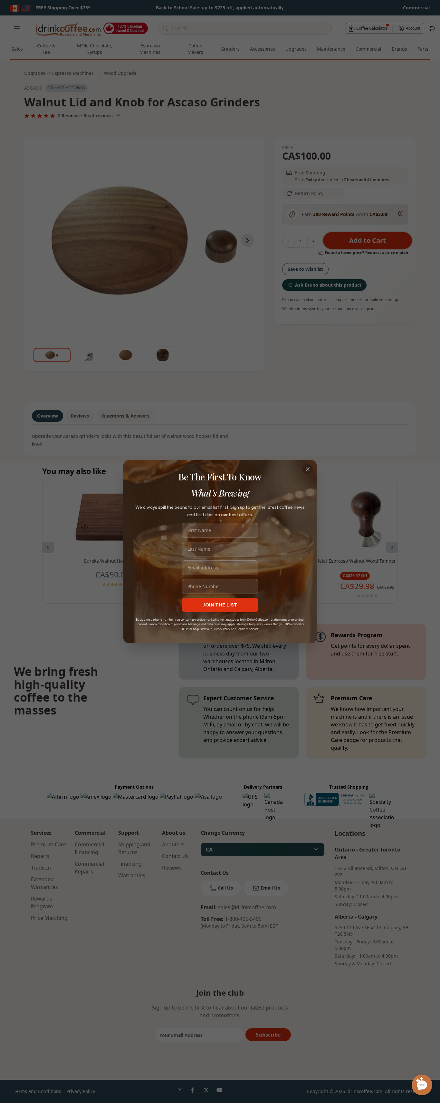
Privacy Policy (221, 629)
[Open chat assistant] (422, 1085)
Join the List (220, 605)
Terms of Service (248, 629)
